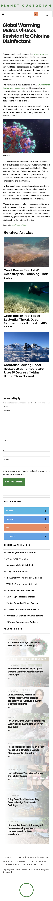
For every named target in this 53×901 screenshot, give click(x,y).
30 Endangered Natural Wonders (22, 552)
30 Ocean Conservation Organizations (24, 615)
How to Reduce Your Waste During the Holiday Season (25, 775)
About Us (7, 861)
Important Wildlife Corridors (20, 590)
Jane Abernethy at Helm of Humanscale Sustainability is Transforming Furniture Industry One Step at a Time (24, 699)
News (10, 743)
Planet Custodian (26, 5)
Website (6, 460)
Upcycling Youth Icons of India (20, 596)
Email (5, 450)
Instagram (10, 536)
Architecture (13, 796)
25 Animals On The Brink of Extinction (24, 577)
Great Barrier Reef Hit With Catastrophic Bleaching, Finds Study (26, 274)
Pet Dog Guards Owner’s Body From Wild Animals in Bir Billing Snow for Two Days (26, 724)
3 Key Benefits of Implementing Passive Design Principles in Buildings (23, 802)
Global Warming (16, 225)
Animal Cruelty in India (17, 558)
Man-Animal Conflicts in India (20, 565)
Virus (24, 225)
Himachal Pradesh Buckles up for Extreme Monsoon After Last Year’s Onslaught (25, 671)
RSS (7, 528)
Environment (13, 665)
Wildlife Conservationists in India (22, 584)
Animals (11, 717)
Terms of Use (29, 864)
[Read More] (9, 649)
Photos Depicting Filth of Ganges (22, 603)
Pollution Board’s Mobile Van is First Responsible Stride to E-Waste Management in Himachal (26, 750)
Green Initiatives (14, 639)
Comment (7, 410)
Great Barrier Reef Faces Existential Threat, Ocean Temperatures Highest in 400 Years (25, 321)
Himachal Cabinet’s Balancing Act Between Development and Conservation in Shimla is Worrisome (25, 830)
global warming (41, 54)
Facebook (10, 519)
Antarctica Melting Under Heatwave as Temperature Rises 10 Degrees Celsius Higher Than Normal (24, 370)
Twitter (9, 511)
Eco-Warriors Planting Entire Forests (24, 609)
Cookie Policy (12, 864)
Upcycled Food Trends (17, 571)
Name (5, 440)
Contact (21, 861)
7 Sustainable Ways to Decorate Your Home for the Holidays (24, 644)
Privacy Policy (39, 861)
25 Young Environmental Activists (22, 622)
